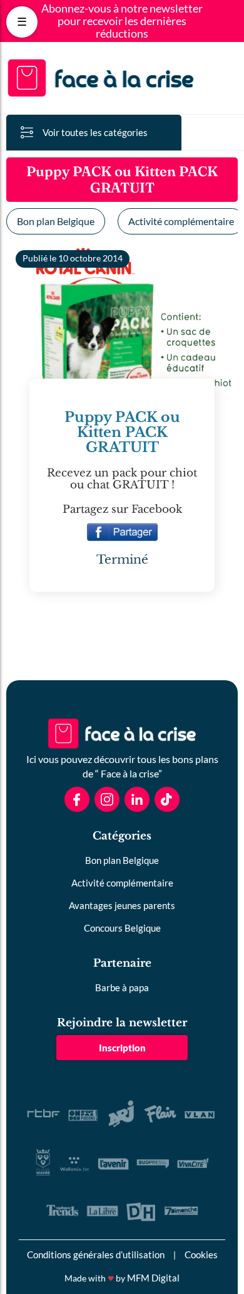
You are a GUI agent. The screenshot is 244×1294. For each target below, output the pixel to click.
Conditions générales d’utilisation (96, 1254)
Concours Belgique (122, 928)
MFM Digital (153, 1277)
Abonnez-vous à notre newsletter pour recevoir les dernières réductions (122, 21)
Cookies (201, 1254)
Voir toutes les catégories (95, 132)
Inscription (122, 1047)
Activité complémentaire (122, 882)
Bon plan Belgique (55, 221)
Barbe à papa (122, 987)
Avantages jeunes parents (122, 905)
